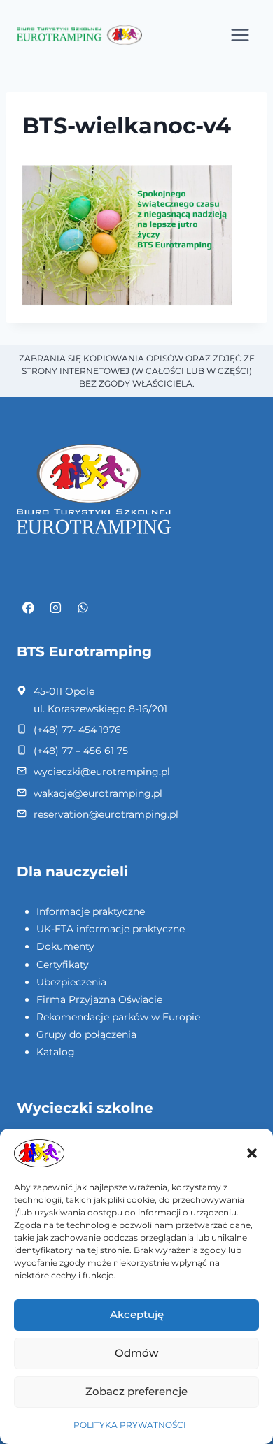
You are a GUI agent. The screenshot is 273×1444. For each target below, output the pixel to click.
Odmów (136, 1352)
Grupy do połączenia (86, 1034)
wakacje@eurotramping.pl (98, 793)
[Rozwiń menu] (239, 34)
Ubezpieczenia (71, 982)
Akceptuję (137, 1314)
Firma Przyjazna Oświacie (99, 999)
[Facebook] (29, 608)
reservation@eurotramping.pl (106, 814)
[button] (252, 1153)
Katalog (55, 1052)
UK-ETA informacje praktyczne (110, 929)
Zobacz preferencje (136, 1391)
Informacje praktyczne (90, 911)
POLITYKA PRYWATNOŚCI (130, 1425)
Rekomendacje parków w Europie (118, 1017)
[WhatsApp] (82, 608)
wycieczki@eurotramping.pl (102, 771)
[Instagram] (56, 608)
